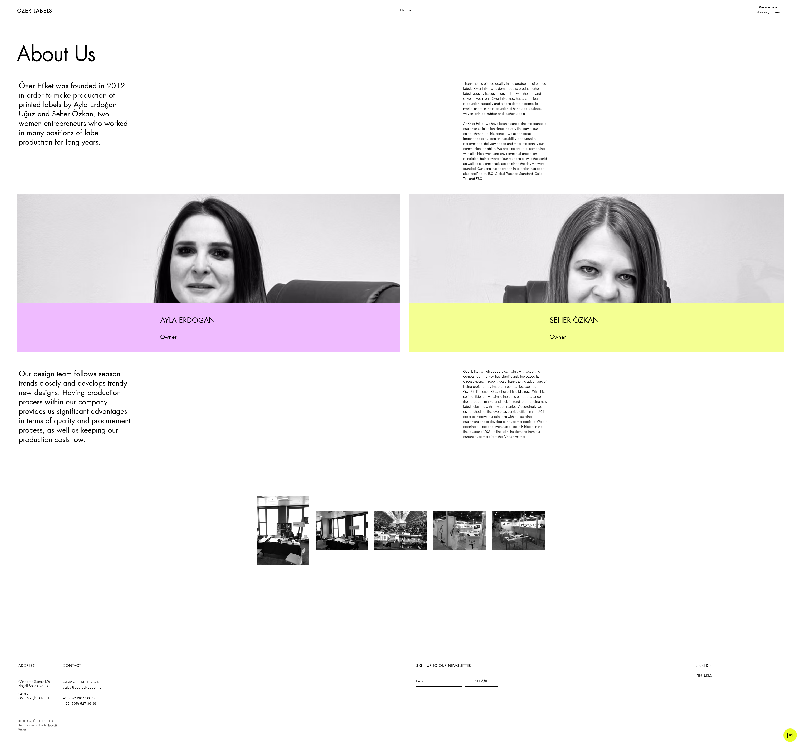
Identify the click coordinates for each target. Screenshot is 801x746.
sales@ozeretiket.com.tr (82, 687)
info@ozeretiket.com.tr (81, 682)
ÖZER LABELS (34, 11)
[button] (390, 10)
